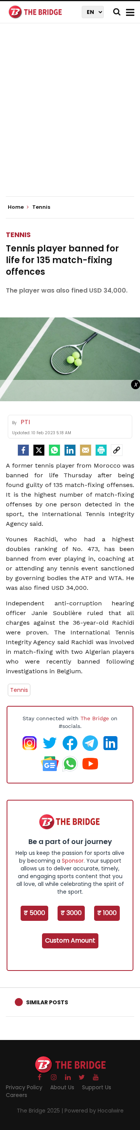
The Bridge (94, 718)
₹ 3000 (71, 912)
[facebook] (23, 450)
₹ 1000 (107, 912)
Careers (16, 1095)
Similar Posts (47, 1002)
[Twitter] (39, 450)
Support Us (96, 1087)
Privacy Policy (24, 1087)
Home (16, 207)
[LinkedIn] (70, 450)
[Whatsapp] (54, 450)
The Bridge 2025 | (41, 1110)
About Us (62, 1087)
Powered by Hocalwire (94, 1110)
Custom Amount (70, 940)
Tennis (18, 234)
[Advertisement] (70, 116)
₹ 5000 (34, 912)
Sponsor (73, 861)
